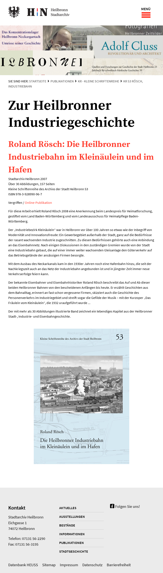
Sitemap (49, 564)
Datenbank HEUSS (23, 564)
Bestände (67, 525)
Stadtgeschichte (73, 551)
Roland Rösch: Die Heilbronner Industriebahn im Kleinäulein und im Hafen (81, 157)
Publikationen (62, 81)
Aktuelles (67, 508)
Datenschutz (92, 564)
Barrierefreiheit (119, 564)
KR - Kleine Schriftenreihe (98, 81)
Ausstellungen (72, 516)
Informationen (72, 534)
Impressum (69, 564)
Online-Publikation (38, 202)
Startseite (37, 81)
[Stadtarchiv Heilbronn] (39, 12)
